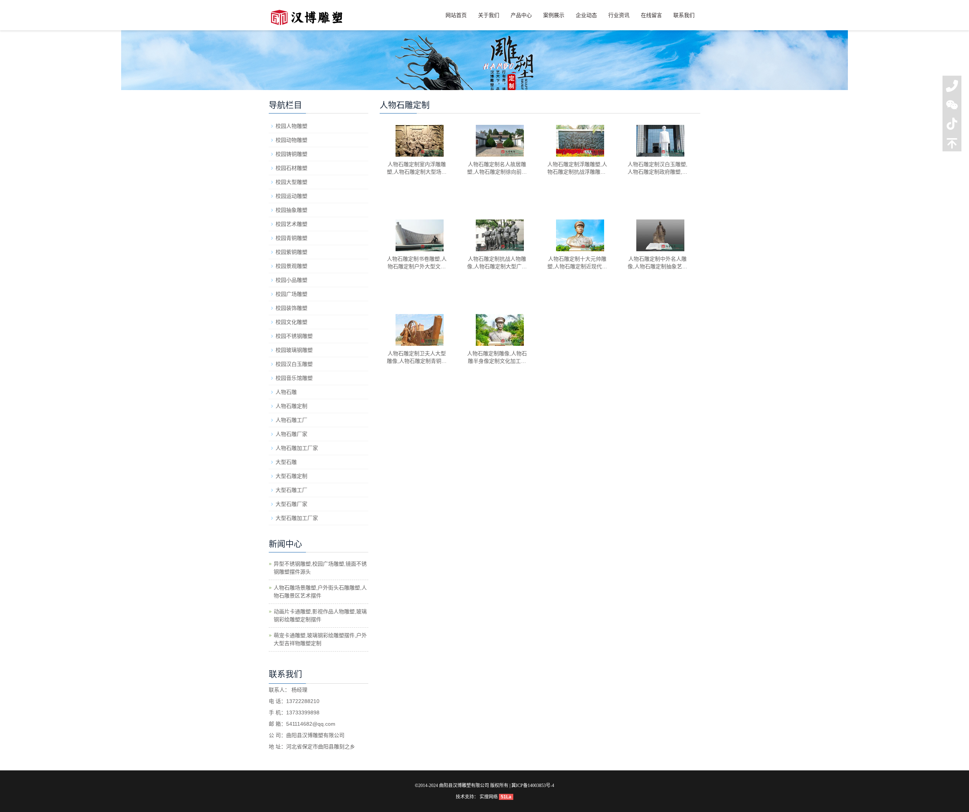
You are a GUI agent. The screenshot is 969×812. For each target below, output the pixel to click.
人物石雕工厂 (291, 420)
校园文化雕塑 (291, 322)
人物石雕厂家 (291, 434)
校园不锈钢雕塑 (294, 336)
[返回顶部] (952, 144)
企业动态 (586, 15)
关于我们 (488, 15)
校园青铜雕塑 (291, 238)
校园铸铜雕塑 (291, 154)
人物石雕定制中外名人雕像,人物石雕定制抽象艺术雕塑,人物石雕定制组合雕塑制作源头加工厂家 (657, 263)
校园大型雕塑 (291, 182)
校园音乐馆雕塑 (294, 378)
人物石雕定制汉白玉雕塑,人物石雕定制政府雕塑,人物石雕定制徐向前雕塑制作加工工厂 (657, 168)
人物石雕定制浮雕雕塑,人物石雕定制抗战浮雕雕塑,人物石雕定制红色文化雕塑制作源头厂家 (577, 168)
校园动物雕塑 (291, 140)
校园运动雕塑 (291, 196)
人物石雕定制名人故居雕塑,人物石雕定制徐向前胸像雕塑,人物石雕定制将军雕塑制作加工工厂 (497, 168)
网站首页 (456, 15)
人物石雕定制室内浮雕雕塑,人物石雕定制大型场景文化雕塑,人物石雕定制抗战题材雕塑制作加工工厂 (417, 168)
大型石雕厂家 (291, 504)
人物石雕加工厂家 (297, 448)
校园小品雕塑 (291, 280)
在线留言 (651, 15)
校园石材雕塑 (291, 168)
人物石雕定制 (291, 406)
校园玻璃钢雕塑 (294, 350)
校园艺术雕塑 (291, 224)
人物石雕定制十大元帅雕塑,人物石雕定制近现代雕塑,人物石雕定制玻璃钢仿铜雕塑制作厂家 (577, 263)
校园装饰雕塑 (291, 308)
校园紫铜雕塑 (291, 252)
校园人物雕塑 (291, 126)
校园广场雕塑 (291, 294)
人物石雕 (286, 392)
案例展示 (553, 15)
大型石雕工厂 (291, 490)
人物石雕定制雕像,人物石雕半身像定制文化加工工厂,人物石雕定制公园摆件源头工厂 (497, 357)
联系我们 (684, 15)
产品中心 (521, 15)
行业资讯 (618, 15)
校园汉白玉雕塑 (294, 364)
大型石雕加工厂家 (297, 518)
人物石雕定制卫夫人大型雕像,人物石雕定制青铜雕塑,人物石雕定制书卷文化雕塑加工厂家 (417, 357)
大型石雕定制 (291, 476)
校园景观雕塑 (291, 266)
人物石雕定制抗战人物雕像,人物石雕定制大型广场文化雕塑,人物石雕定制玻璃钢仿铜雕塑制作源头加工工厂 (497, 263)
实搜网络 (489, 797)
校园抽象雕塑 (291, 210)
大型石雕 (286, 462)
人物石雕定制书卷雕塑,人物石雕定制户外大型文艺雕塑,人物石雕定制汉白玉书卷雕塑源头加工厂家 (417, 263)
